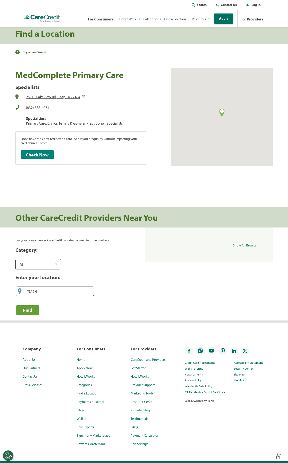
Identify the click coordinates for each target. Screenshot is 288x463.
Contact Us (229, 5)
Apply (223, 18)
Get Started (138, 368)
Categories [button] (150, 19)
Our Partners (31, 368)
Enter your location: (37, 277)
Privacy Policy (193, 380)
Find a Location (175, 19)
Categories (84, 385)
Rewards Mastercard (91, 444)
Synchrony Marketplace (93, 435)
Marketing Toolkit (143, 393)
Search (202, 5)
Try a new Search (35, 52)
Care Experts (85, 427)
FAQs (80, 410)
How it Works (86, 376)
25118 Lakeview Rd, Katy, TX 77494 (53, 96)
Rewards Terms (194, 374)
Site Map (239, 374)
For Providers (252, 19)
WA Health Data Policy (198, 386)
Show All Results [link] (244, 245)
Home (81, 359)
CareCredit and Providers (148, 359)
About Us (29, 359)
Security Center (243, 368)
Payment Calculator (90, 402)
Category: (26, 250)
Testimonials (139, 418)
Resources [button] (199, 19)
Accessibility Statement (248, 363)
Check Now (37, 155)
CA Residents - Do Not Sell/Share (205, 392)
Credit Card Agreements (200, 363)
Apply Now (85, 368)
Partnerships (139, 444)
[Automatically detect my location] (20, 291)
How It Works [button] (128, 19)
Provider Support (143, 385)
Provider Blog (140, 410)
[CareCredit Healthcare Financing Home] (42, 18)
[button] (252, 5)
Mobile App (241, 380)
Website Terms (194, 368)
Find (27, 310)
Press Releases (32, 385)
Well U (81, 418)
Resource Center (142, 402)
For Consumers (100, 19)
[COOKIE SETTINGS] (8, 455)
